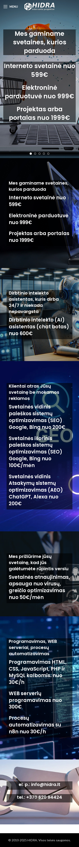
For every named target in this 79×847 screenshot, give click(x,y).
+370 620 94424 (44, 797)
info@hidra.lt (45, 784)
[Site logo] (39, 6)
